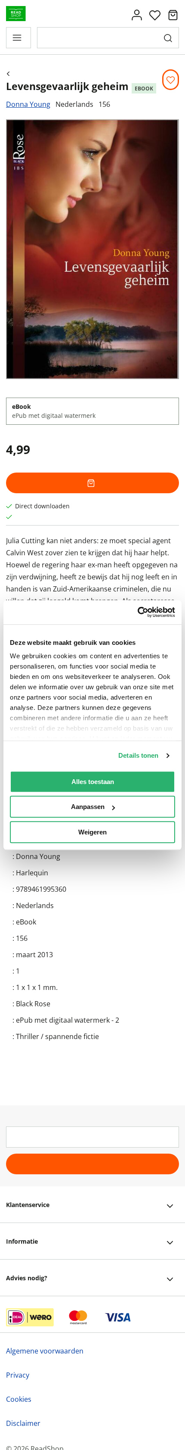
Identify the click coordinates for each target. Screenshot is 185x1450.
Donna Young (28, 104)
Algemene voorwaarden (44, 1351)
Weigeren (92, 832)
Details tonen (138, 755)
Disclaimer (23, 1423)
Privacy (17, 1375)
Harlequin (32, 872)
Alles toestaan (92, 781)
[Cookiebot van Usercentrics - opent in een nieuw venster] (137, 612)
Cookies (18, 1399)
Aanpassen (88, 806)
